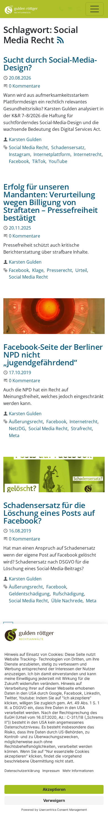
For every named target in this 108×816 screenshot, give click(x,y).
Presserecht (59, 270)
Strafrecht (81, 428)
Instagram (19, 154)
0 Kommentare (24, 86)
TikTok (38, 161)
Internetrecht (88, 154)
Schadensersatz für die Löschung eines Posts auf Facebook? (49, 513)
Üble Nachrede (67, 601)
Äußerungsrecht (26, 422)
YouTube (58, 161)
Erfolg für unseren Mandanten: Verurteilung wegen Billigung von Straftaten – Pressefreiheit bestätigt (50, 202)
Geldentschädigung (29, 594)
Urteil (81, 270)
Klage (37, 270)
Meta (14, 435)
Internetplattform (52, 154)
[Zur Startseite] (21, 9)
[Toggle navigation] (95, 9)
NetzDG (17, 428)
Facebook (19, 161)
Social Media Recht (28, 147)
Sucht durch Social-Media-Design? (50, 63)
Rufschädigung (68, 594)
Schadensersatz (67, 147)
